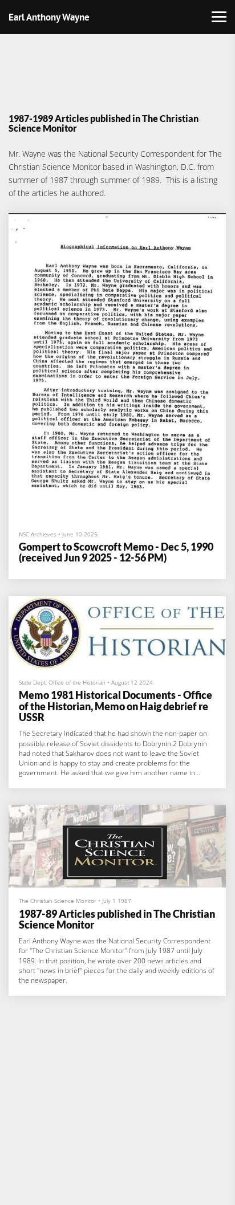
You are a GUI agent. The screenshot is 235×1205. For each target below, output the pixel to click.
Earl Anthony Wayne (49, 17)
